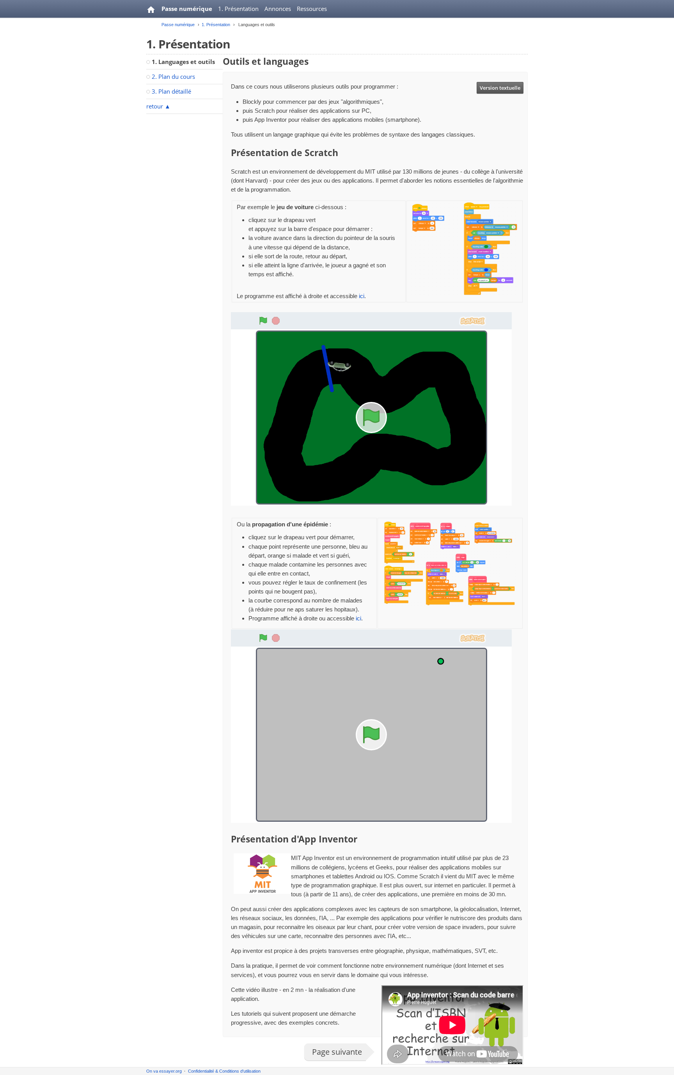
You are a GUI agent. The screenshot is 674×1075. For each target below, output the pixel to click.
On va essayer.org (164, 1071)
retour (158, 106)
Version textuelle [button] (500, 87)
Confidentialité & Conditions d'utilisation (224, 1071)
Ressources (312, 8)
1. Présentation (238, 8)
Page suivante (337, 1052)
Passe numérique (186, 8)
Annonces (277, 8)
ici (361, 296)
